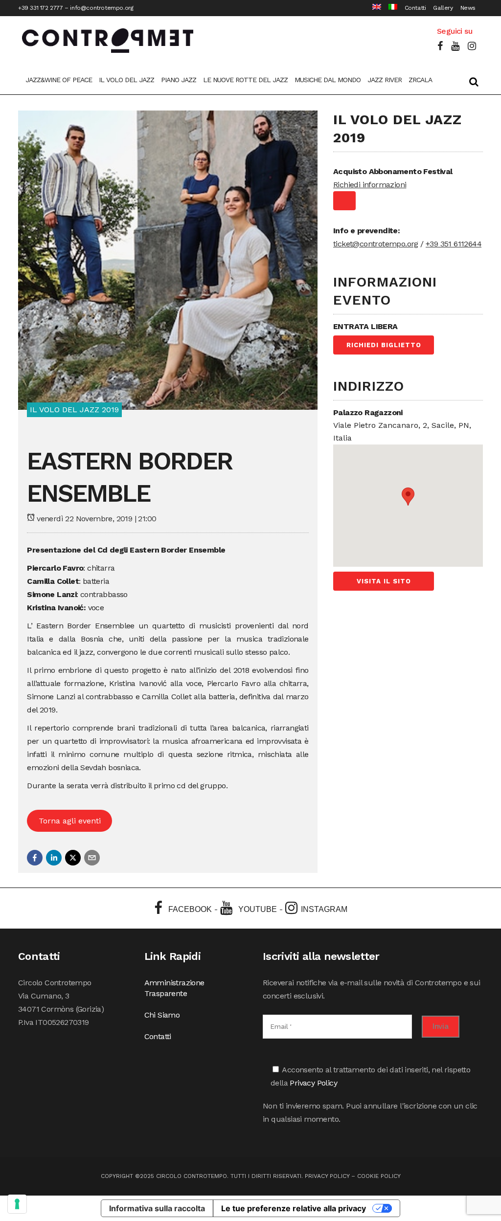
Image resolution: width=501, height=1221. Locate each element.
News (468, 7)
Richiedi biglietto (383, 345)
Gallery (443, 7)
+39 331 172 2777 (40, 7)
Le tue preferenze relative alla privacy (293, 1208)
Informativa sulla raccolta (157, 1208)
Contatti (415, 7)
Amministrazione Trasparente (174, 988)
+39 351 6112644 (453, 243)
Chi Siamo (162, 1015)
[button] (35, 858)
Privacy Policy (313, 1083)
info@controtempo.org (101, 7)
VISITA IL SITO (384, 581)
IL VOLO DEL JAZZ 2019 (74, 409)
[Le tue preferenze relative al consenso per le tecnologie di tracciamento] (17, 1204)
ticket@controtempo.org (375, 243)
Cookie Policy (379, 1176)
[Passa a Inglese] (373, 8)
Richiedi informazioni (369, 184)
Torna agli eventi (70, 820)
